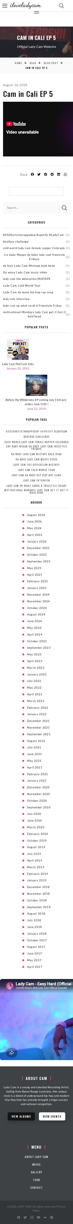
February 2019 (37, 873)
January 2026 (37, 541)
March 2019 (35, 867)
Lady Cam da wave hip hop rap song (28, 292)
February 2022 (37, 707)
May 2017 (34, 960)
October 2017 (37, 940)
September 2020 (39, 807)
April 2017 (34, 966)
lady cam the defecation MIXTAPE (27, 278)
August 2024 (36, 614)
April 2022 (34, 694)
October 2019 (37, 840)
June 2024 (34, 621)
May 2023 (34, 654)
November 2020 (38, 794)
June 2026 (34, 521)
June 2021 (34, 754)
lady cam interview (16, 299)
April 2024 (34, 634)
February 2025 (37, 581)
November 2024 (38, 601)
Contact (36, 1187)
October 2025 (37, 554)
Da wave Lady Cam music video (25, 272)
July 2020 (34, 813)
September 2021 (39, 734)
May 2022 (34, 687)
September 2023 (39, 647)
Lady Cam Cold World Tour (22, 285)
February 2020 (37, 834)
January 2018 (37, 933)
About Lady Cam (36, 1156)
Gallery (36, 1172)
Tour (36, 1180)
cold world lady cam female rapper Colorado (34, 248)
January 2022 (37, 714)
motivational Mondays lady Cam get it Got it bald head (34, 314)
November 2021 (38, 727)
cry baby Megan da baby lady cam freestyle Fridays (34, 257)
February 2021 (37, 774)
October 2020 (37, 800)
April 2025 (34, 574)
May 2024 (34, 627)
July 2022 (34, 681)
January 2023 (37, 674)
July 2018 (34, 920)
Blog (33, 63)
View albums (21, 1116)
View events (52, 1116)
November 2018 (38, 893)
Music (36, 1164)
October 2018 (37, 900)
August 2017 (36, 946)
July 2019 (34, 853)
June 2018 (34, 927)
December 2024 (38, 594)
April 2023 (34, 661)
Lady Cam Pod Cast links (18, 364)
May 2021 (34, 760)
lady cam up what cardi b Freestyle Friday (32, 305)
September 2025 (39, 561)
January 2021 (37, 780)
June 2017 (34, 953)
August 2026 (36, 515)
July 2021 (34, 747)
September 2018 (39, 907)
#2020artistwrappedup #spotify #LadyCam (33, 234)
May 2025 (34, 568)
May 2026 (34, 528)
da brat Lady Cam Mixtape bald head (29, 265)
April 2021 (34, 767)
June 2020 (34, 820)
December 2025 (38, 548)
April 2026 (34, 534)
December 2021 (38, 720)
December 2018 (38, 887)
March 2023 (35, 667)
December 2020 (38, 787)
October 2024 (37, 608)
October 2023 (37, 641)
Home (18, 63)
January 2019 (37, 880)
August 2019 (36, 847)
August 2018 (36, 913)
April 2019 (34, 860)
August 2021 (36, 741)
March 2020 (35, 827)
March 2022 (35, 701)
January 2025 (37, 588)
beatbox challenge (16, 241)
